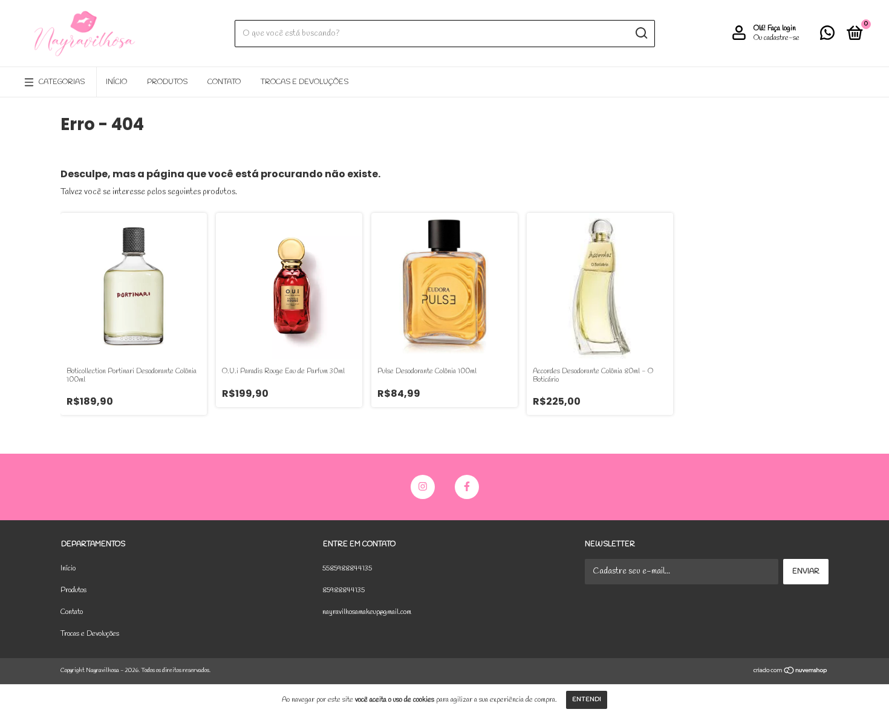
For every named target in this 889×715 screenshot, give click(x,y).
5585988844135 (347, 568)
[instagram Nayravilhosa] (423, 487)
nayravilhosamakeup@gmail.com (366, 612)
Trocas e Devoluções (304, 82)
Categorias (62, 82)
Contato (224, 82)
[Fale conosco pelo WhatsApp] (827, 36)
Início (116, 82)
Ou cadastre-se (776, 38)
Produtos (167, 82)
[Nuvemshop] (791, 672)
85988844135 (343, 590)
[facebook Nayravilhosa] (467, 487)
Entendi (586, 700)
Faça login (781, 28)
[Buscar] (641, 33)
